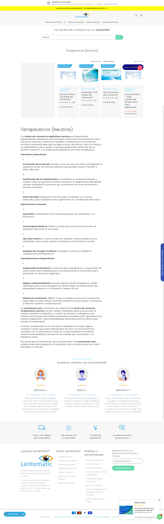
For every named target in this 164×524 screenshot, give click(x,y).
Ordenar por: (96, 61)
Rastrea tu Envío (93, 464)
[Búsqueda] (119, 37)
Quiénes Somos (64, 457)
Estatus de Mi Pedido (94, 460)
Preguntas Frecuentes (67, 468)
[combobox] (82, 37)
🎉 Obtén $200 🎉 (13, 514)
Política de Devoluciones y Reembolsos (96, 473)
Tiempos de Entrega (94, 468)
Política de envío (136, 517)
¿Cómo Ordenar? (65, 472)
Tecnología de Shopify (62, 517)
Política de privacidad (101, 517)
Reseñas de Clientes (66, 464)
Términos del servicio (120, 517)
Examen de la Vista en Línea (95, 500)
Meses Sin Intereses (66, 483)
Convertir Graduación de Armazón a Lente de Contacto (96, 492)
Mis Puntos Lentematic (67, 461)
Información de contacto (133, 519)
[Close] (23, 514)
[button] (54, 22)
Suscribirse (123, 468)
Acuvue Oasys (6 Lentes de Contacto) (67, 97)
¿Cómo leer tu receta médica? (67, 477)
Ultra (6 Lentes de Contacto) (110, 93)
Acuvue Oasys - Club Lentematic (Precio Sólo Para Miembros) (132, 100)
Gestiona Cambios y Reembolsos (94, 480)
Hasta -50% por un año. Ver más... (162, 262)
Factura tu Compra (94, 485)
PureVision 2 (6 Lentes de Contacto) (89, 95)
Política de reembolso (81, 517)
